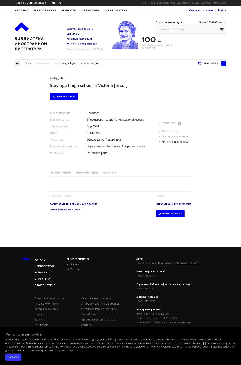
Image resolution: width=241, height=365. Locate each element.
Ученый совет (89, 314)
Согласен (13, 357)
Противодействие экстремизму (99, 309)
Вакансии (39, 319)
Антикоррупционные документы (100, 303)
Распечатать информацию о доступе (73, 204)
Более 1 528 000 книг (211, 22)
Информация (87, 173)
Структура (90, 10)
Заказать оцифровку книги (173, 204)
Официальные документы (96, 298)
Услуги (38, 314)
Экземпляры (61, 173)
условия (141, 346)
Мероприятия (45, 10)
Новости (69, 10)
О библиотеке (116, 10)
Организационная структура (98, 319)
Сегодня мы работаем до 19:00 (83, 49)
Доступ (109, 173)
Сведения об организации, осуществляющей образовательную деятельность (188, 2)
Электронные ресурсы (80, 28)
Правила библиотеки (46, 303)
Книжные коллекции (79, 38)
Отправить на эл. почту (65, 209)
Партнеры (87, 324)
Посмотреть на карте (187, 263)
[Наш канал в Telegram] (60, 3)
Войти (222, 10)
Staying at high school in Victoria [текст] (80, 63)
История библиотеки (46, 309)
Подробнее (73, 350)
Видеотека (73, 33)
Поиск (28, 63)
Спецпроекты (42, 324)
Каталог (22, 10)
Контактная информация (82, 43)
